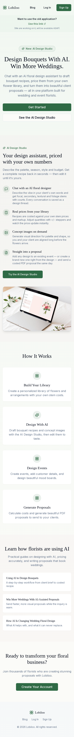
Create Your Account (37, 687)
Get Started (37, 107)
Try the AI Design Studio (22, 274)
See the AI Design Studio (37, 117)
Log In (47, 7)
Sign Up (63, 7)
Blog (32, 7)
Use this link (35, 23)
